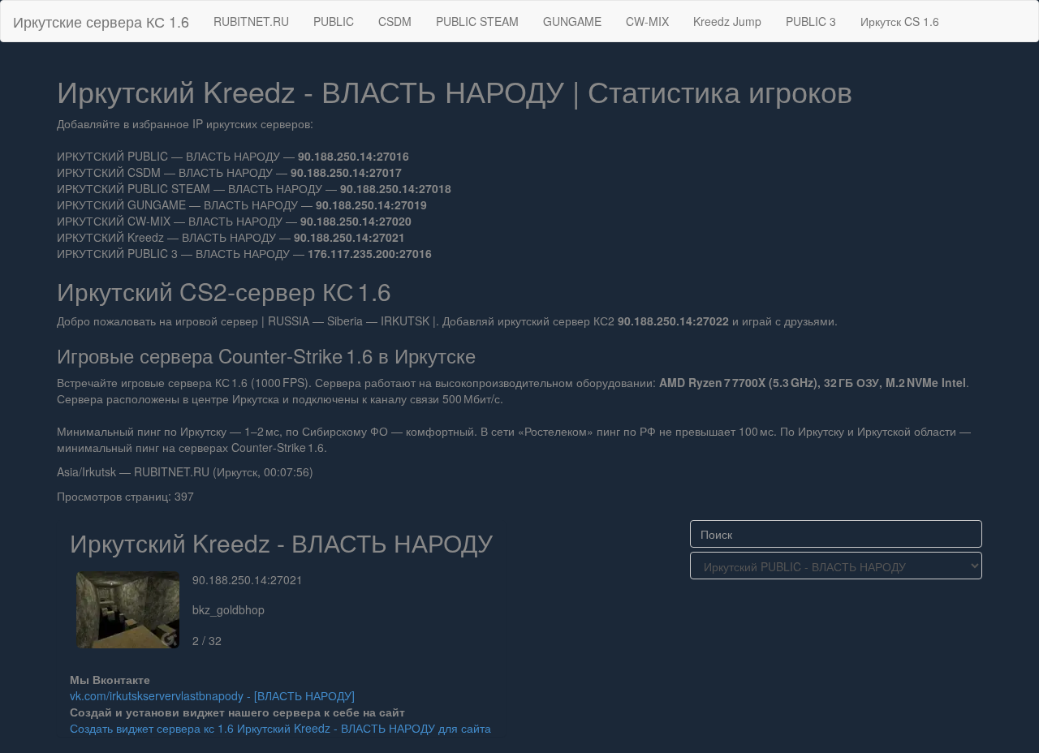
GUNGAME (572, 21)
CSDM (395, 21)
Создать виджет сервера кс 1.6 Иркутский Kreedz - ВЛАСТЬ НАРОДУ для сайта (280, 728)
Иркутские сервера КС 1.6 (101, 21)
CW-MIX (647, 21)
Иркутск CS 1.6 (899, 21)
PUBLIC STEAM (477, 21)
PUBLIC (333, 21)
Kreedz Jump (727, 21)
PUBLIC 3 (811, 21)
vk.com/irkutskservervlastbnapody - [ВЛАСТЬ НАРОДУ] (212, 695)
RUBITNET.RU (251, 21)
